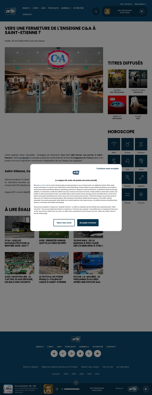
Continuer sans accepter (108, 168)
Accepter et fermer (88, 222)
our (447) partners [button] (45, 185)
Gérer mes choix (64, 222)
